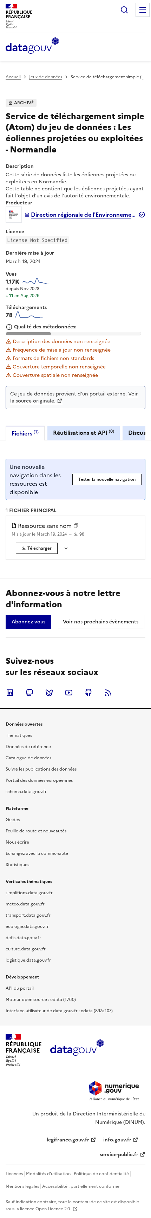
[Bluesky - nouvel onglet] (49, 693)
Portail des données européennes (39, 780)
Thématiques (19, 735)
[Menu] (143, 10)
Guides (13, 820)
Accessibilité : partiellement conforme (80, 1186)
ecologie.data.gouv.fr (27, 926)
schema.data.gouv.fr (26, 791)
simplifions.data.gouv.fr (29, 893)
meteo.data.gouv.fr (25, 904)
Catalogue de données (28, 758)
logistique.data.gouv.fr (28, 960)
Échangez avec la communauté (37, 853)
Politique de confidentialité (101, 1174)
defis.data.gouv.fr (23, 938)
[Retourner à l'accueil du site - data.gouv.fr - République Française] (76, 1050)
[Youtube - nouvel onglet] (69, 693)
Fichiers (25, 433)
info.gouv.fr (117, 1140)
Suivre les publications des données (41, 769)
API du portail (20, 988)
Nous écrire (17, 842)
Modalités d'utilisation (48, 1174)
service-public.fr (119, 1154)
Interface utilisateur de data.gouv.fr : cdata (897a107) (59, 1011)
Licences (14, 1174)
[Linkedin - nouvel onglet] (10, 693)
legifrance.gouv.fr (68, 1140)
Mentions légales (22, 1186)
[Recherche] (124, 10)
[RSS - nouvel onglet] (108, 693)
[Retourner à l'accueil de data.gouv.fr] (32, 46)
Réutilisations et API (83, 432)
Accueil (13, 77)
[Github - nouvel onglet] (88, 693)
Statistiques (17, 865)
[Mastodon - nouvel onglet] (29, 693)
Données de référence (28, 747)
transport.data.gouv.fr (28, 915)
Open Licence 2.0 (53, 1209)
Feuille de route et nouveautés (36, 831)
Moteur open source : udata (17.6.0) (41, 999)
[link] (37, 548)
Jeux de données (45, 77)
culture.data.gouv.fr (26, 949)
